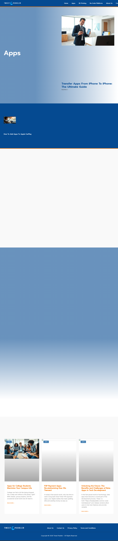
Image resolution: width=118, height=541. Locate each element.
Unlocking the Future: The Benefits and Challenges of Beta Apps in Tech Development (95, 488)
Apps (73, 3)
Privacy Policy (72, 528)
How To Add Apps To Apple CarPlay (18, 134)
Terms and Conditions (88, 528)
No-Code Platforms (96, 3)
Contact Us (60, 528)
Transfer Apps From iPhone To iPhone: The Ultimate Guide (87, 85)
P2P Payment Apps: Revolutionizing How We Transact (55, 488)
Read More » (65, 89)
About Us (109, 3)
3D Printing (82, 3)
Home (66, 3)
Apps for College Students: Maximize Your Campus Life (19, 487)
